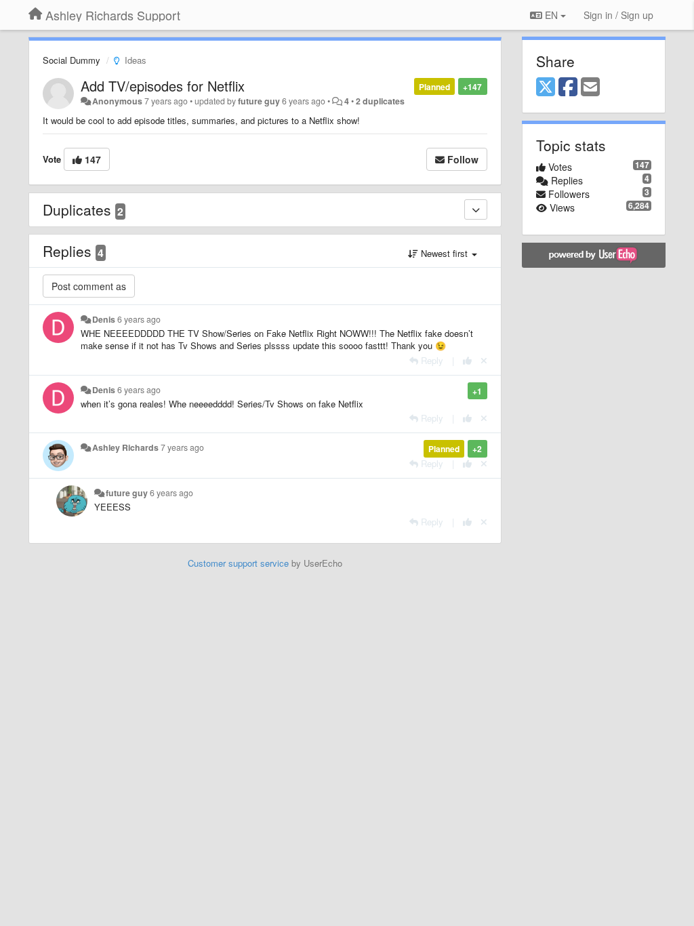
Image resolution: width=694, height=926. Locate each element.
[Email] (590, 87)
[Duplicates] (475, 209)
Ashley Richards (125, 447)
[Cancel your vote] (484, 360)
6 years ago (139, 319)
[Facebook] (567, 87)
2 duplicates (380, 101)
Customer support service (238, 563)
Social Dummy (71, 60)
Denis (103, 319)
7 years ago (182, 447)
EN (551, 15)
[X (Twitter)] (545, 87)
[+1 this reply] (467, 360)
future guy (259, 101)
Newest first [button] (444, 253)
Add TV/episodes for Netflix (163, 86)
